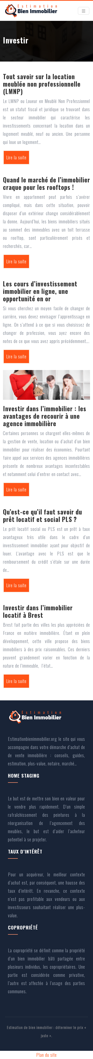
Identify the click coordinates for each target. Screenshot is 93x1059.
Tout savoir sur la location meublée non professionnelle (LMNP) (42, 84)
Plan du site (46, 1055)
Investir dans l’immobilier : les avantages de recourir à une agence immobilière (44, 416)
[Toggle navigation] (83, 11)
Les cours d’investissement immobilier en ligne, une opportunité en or (40, 291)
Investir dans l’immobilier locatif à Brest (38, 611)
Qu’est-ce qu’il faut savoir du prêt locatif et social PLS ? (42, 515)
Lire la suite (16, 157)
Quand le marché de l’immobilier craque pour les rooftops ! (46, 183)
